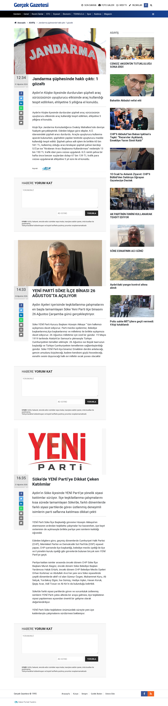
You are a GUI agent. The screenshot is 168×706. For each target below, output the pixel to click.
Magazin (108, 14)
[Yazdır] (21, 118)
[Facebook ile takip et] (146, 5)
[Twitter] (21, 98)
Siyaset (56, 14)
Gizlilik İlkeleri (96, 694)
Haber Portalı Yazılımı (27, 702)
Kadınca (97, 14)
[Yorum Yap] (21, 123)
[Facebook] (21, 93)
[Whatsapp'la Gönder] (21, 108)
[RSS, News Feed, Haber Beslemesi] (151, 693)
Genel (26, 14)
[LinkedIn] (21, 103)
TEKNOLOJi (78, 14)
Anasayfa (66, 694)
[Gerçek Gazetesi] (31, 5)
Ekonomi (67, 14)
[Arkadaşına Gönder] (21, 113)
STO (48, 14)
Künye (75, 694)
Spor (89, 14)
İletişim (85, 694)
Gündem (17, 14)
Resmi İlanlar (37, 14)
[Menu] (153, 14)
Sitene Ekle (110, 694)
